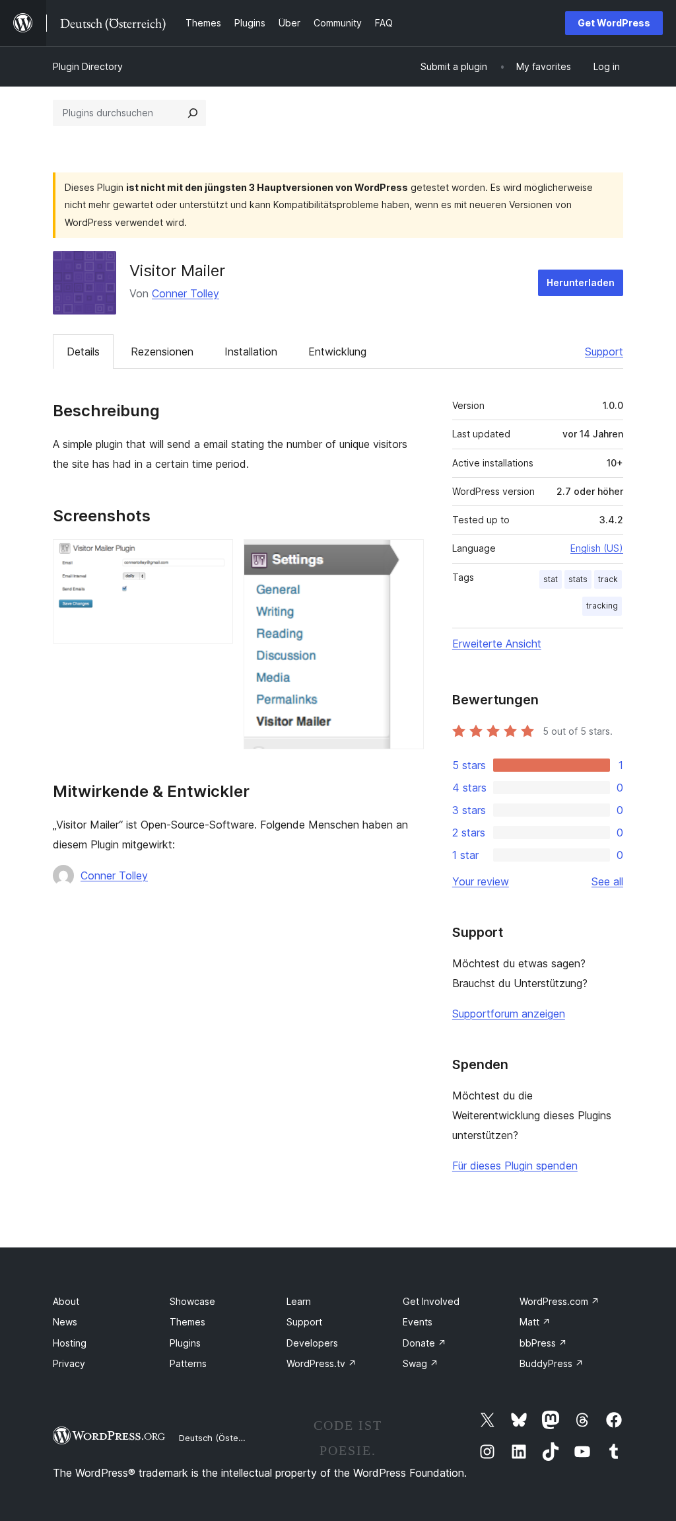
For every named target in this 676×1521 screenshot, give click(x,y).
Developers (312, 1343)
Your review (480, 881)
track (608, 579)
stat (550, 579)
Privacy (69, 1363)
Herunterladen (581, 282)
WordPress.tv (321, 1363)
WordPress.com (559, 1301)
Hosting (69, 1343)
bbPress (543, 1343)
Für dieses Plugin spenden (515, 1165)
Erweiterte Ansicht (496, 643)
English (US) (596, 548)
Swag (420, 1363)
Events (417, 1321)
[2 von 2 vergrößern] (406, 557)
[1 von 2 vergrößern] (215, 557)
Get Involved (431, 1301)
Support (604, 351)
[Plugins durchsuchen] (193, 113)
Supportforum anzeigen (508, 1013)
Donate (424, 1343)
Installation (250, 351)
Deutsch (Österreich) (222, 1437)
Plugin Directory (88, 66)
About (66, 1301)
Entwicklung (337, 351)
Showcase (192, 1301)
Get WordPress (614, 22)
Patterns (188, 1363)
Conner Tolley (185, 293)
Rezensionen (162, 351)
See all (607, 881)
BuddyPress (552, 1363)
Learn (299, 1301)
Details (83, 351)
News (65, 1321)
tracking (602, 606)
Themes (187, 1321)
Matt (535, 1321)
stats (578, 579)
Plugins (185, 1343)
